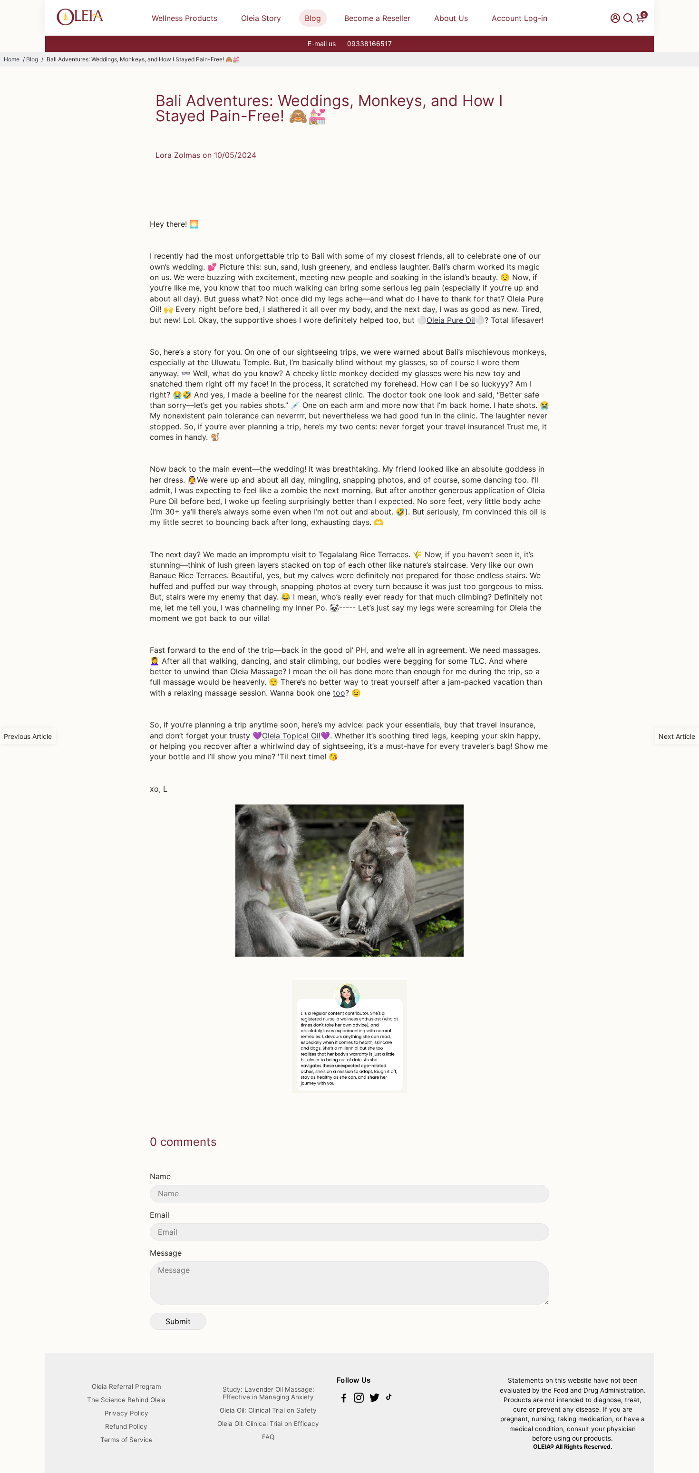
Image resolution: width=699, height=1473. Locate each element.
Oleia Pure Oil (451, 320)
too (339, 693)
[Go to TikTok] (389, 1399)
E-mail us (322, 43)
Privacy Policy (126, 1413)
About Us (451, 18)
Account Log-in (519, 18)
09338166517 (369, 43)
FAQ (268, 1437)
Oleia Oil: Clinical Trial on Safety (268, 1410)
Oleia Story (261, 18)
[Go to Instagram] (359, 1399)
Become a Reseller (377, 18)
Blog (313, 18)
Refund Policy (126, 1426)
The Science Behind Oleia (126, 1400)
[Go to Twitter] (374, 1399)
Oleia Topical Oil (291, 735)
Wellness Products (184, 18)
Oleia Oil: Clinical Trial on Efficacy (268, 1423)
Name (160, 1176)
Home (11, 59)
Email (159, 1215)
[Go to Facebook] (344, 1399)
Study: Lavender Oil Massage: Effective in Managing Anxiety (268, 1393)
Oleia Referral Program (126, 1386)
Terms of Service (126, 1440)
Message (166, 1253)
